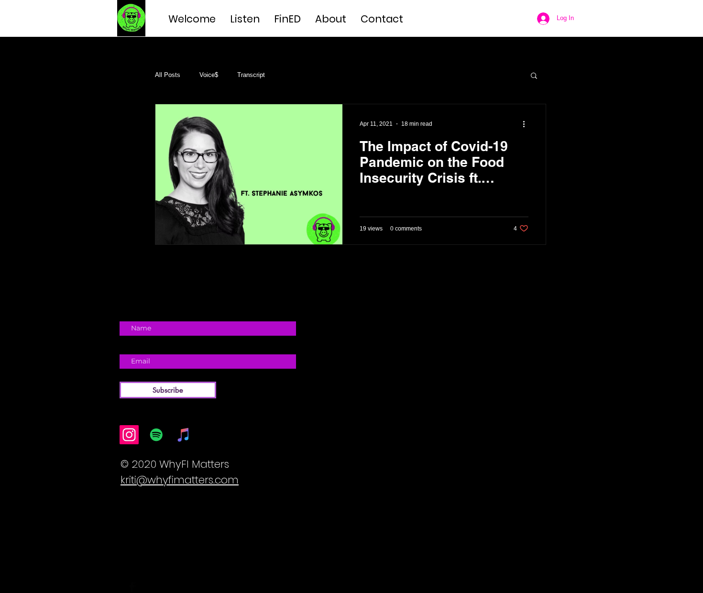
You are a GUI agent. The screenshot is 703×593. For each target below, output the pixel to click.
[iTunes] (183, 434)
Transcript (251, 74)
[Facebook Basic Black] (132, 587)
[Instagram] (129, 434)
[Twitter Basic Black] (146, 587)
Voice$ (208, 74)
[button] (533, 76)
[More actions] (527, 124)
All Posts (167, 74)
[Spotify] (156, 434)
